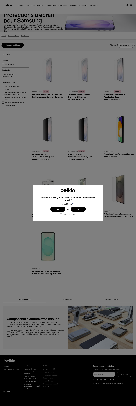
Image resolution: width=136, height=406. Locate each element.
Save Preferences (69, 214)
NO (78, 209)
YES (57, 209)
